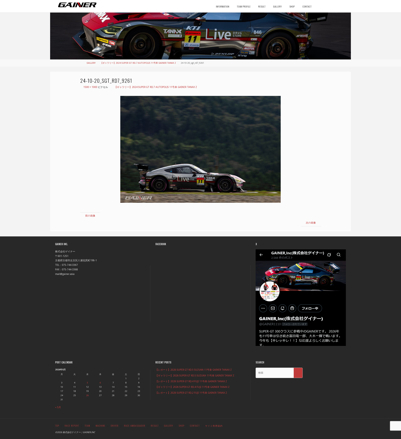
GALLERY (91, 63)
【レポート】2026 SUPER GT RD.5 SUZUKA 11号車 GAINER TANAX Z (193, 369)
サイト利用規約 (214, 425)
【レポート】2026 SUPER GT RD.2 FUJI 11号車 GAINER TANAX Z (191, 392)
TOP (57, 425)
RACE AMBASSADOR (134, 425)
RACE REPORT (72, 425)
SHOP (182, 425)
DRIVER (115, 425)
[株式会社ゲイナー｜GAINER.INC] (77, 5)
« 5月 (58, 407)
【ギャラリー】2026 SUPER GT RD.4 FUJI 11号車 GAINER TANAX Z (192, 386)
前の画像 (90, 215)
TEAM (87, 425)
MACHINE (100, 425)
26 (87, 395)
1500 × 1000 (90, 87)
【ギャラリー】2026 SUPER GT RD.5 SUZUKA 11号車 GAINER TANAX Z (194, 375)
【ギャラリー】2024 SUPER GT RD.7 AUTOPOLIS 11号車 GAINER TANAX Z (138, 63)
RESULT (155, 425)
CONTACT (195, 425)
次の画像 (311, 222)
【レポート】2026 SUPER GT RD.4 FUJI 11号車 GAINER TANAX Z (191, 381)
